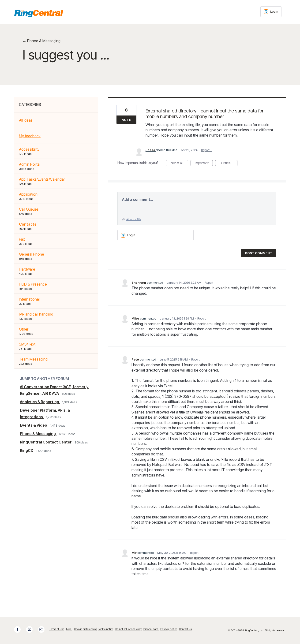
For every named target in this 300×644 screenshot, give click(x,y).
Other (23, 329)
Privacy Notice (168, 629)
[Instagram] (43, 629)
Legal (69, 629)
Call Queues (29, 209)
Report (209, 282)
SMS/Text (27, 344)
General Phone (31, 254)
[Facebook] (19, 629)
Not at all (179, 163)
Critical (229, 163)
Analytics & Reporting (40, 401)
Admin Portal (29, 164)
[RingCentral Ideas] (38, 13)
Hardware (27, 269)
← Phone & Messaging (41, 40)
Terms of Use (56, 629)
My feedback (30, 136)
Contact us (185, 629)
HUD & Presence (33, 284)
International (29, 299)
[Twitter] (31, 629)
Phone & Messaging (38, 433)
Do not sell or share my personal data (137, 629)
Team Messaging (33, 359)
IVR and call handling (36, 314)
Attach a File (133, 219)
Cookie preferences (85, 629)
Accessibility (29, 149)
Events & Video (34, 425)
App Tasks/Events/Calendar (42, 179)
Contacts (27, 224)
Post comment (258, 253)
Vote (126, 120)
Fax (22, 239)
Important (204, 163)
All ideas (26, 120)
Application (28, 194)
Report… (206, 150)
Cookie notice (105, 629)
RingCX (27, 450)
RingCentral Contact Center (46, 442)
